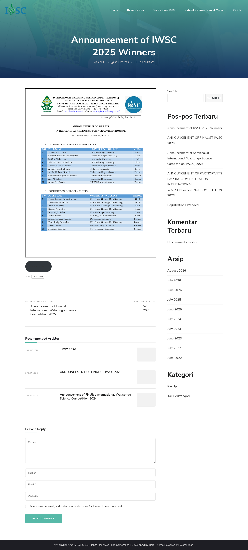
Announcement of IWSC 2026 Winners (194, 128)
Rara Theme (156, 545)
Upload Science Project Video (204, 10)
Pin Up (172, 386)
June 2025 (174, 309)
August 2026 (176, 271)
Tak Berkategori (178, 396)
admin (102, 62)
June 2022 (174, 358)
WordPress (186, 545)
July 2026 (174, 280)
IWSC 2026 (68, 349)
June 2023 (174, 338)
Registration (135, 10)
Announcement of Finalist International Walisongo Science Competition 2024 (95, 397)
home (114, 10)
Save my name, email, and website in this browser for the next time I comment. (76, 506)
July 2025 (174, 300)
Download (38, 266)
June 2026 (174, 290)
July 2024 (174, 319)
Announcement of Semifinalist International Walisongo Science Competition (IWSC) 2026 (189, 158)
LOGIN (237, 10)
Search (172, 91)
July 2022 (174, 348)
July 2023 (174, 329)
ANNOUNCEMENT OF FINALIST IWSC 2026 (90, 372)
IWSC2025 (38, 277)
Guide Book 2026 (164, 10)
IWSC (80, 545)
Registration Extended (183, 205)
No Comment (146, 62)
